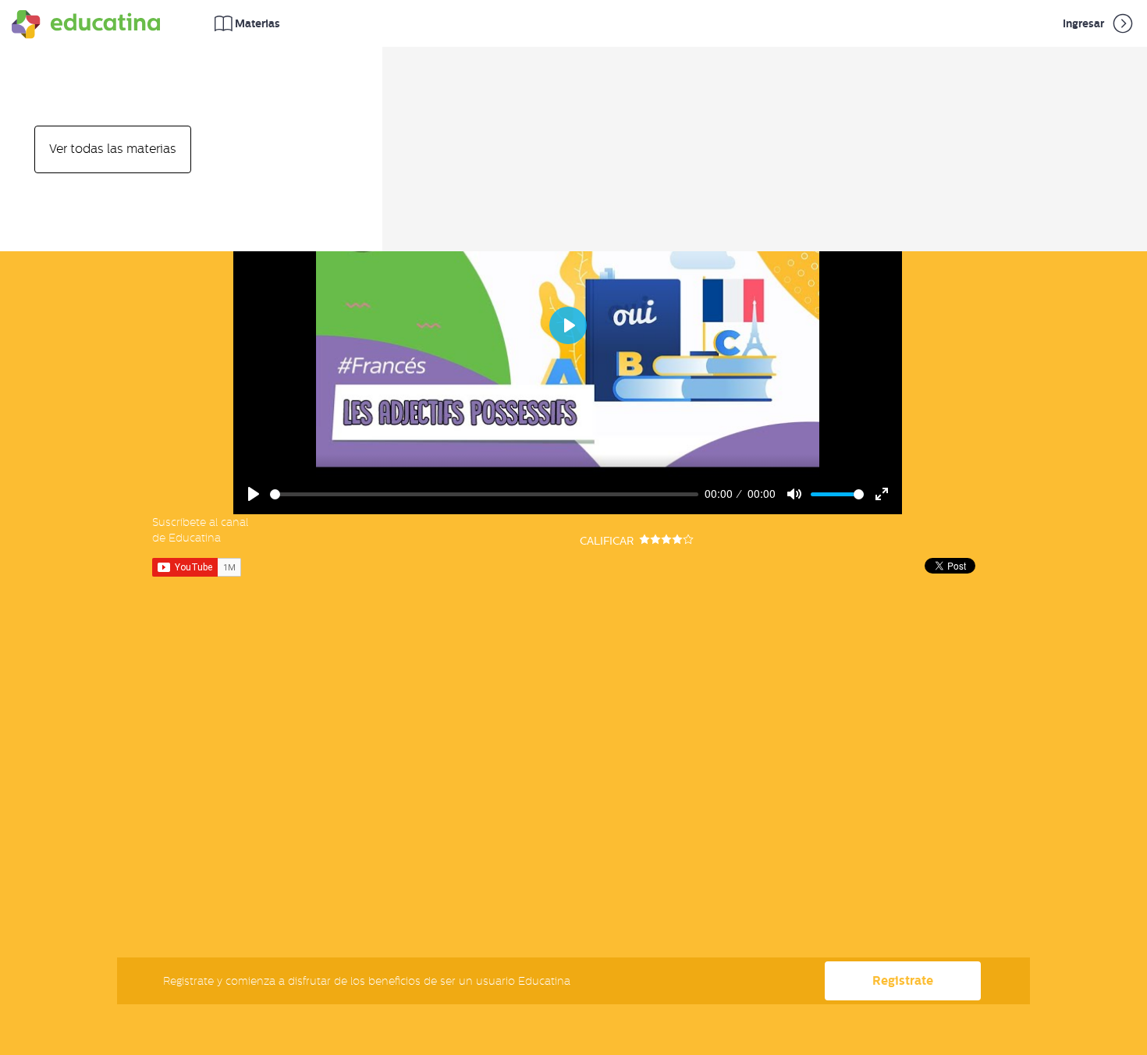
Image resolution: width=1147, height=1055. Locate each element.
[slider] (484, 494)
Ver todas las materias (112, 149)
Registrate (902, 980)
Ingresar (1084, 23)
